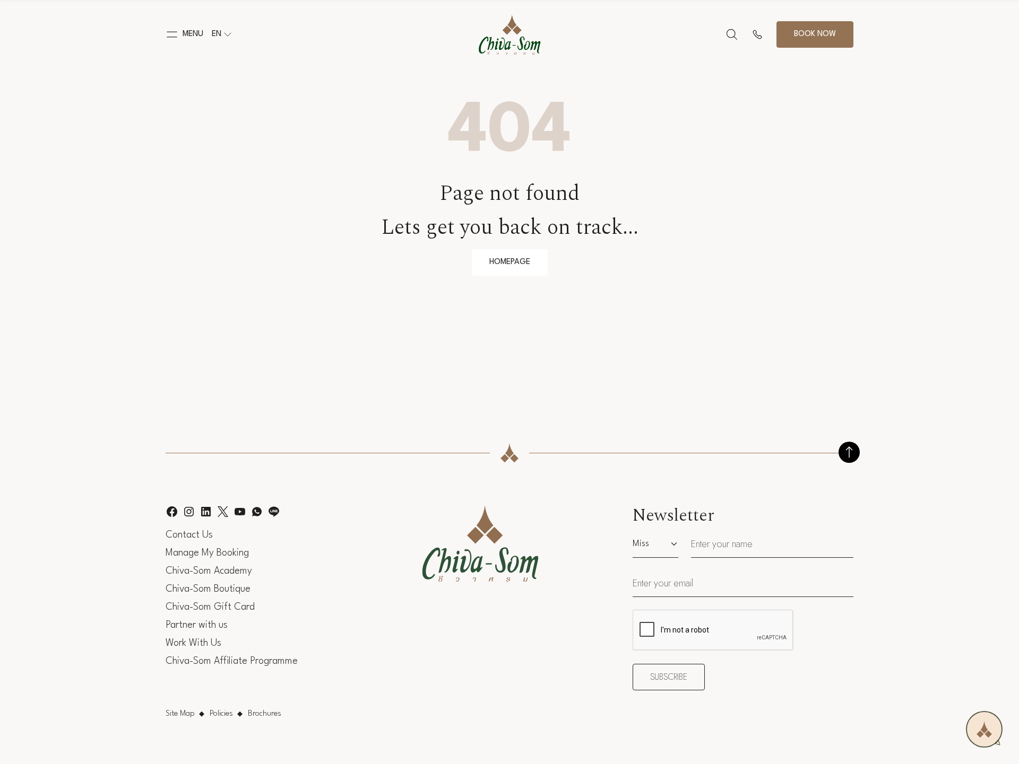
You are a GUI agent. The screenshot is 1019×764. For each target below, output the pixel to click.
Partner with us (197, 625)
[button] (184, 34)
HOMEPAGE (509, 262)
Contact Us (189, 535)
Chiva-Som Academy (209, 571)
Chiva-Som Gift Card (210, 607)
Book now (815, 34)
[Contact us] (757, 34)
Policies (221, 714)
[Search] (732, 34)
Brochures (264, 714)
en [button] (216, 34)
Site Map (180, 714)
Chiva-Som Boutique (208, 589)
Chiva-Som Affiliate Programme (232, 661)
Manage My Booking (207, 553)
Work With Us (193, 643)
